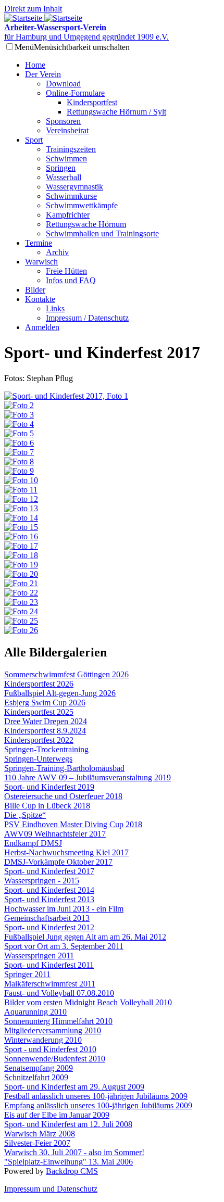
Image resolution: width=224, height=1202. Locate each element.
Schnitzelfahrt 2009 (36, 1077)
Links (55, 308)
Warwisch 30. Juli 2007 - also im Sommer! (74, 1152)
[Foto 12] (21, 499)
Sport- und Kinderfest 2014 (49, 889)
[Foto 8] (19, 461)
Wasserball (63, 177)
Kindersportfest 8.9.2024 (45, 730)
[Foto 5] (19, 433)
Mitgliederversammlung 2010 (52, 1030)
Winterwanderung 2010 (43, 1039)
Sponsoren (63, 121)
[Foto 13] (21, 508)
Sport (34, 139)
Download (63, 83)
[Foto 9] (19, 470)
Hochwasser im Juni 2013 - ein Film (63, 908)
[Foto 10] (21, 480)
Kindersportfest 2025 (38, 711)
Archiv (57, 252)
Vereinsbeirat (67, 130)
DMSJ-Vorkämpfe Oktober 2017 (58, 861)
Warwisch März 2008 (39, 1133)
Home (35, 64)
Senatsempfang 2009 (38, 1068)
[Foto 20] (21, 574)
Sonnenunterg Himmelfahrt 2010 (58, 1021)
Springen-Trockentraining (46, 749)
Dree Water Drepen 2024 (45, 721)
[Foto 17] (21, 545)
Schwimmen (66, 158)
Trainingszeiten (71, 149)
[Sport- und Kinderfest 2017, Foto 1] (66, 395)
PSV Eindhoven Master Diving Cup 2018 (73, 824)
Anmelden (42, 327)
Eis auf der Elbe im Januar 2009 (56, 1114)
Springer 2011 (27, 974)
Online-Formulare (75, 92)
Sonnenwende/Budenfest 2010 (54, 1058)
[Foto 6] (19, 442)
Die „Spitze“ (25, 815)
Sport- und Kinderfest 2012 (49, 927)
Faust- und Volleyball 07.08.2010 (59, 993)
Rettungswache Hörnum (86, 224)
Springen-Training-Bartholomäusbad (64, 768)
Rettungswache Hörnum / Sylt (116, 111)
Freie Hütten (66, 271)
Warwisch (41, 261)
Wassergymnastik (74, 186)
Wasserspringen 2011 (39, 955)
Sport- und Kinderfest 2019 (49, 786)
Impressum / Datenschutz (87, 317)
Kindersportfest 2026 (38, 683)
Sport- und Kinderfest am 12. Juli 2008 (68, 1124)
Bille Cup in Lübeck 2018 (47, 805)
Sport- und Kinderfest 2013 (49, 899)
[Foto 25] (21, 620)
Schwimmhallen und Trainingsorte (102, 233)
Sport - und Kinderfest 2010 (50, 1049)
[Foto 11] (21, 489)
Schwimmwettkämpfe (82, 205)
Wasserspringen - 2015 (41, 880)
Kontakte (40, 299)
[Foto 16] (21, 536)
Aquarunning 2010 (35, 1011)
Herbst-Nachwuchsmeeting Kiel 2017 (66, 852)
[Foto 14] (21, 517)
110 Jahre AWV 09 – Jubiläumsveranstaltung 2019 (87, 777)
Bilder (35, 289)
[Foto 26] (21, 630)
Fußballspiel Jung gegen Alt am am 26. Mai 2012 (85, 936)
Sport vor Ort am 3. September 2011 (63, 946)
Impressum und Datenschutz (50, 1188)
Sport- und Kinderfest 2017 (49, 871)
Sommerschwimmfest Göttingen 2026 (66, 674)
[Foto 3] (19, 414)
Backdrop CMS (72, 1171)
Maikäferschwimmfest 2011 (49, 983)
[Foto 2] (19, 405)
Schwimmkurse (71, 196)
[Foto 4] (19, 424)
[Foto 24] (21, 611)
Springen (61, 167)
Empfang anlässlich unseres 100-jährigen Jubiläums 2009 (98, 1105)
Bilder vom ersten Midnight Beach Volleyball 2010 (88, 1002)
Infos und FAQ (71, 280)
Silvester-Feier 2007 (37, 1142)
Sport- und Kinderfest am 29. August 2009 (74, 1086)
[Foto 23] (21, 602)
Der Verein (43, 74)
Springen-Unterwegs (38, 758)
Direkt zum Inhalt (33, 8)
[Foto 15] (21, 527)
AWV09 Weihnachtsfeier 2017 (55, 833)
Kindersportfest (92, 102)
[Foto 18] (21, 555)
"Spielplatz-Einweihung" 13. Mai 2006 (68, 1161)
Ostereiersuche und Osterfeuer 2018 (63, 796)
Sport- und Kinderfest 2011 (49, 964)
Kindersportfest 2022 (38, 740)
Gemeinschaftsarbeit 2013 (47, 918)
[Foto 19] (21, 564)
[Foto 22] (21, 592)
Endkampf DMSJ (33, 843)
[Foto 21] (21, 583)
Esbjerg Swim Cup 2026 (44, 702)
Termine (38, 242)
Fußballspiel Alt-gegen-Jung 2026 (60, 693)
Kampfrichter (68, 214)
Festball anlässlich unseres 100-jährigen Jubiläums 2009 (96, 1096)
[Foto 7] (19, 452)
